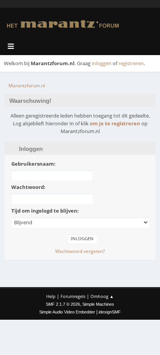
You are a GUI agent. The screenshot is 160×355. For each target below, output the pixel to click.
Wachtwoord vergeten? (80, 251)
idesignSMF (110, 312)
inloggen (101, 63)
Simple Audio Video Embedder (67, 312)
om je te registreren (115, 123)
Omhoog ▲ (102, 296)
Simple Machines (98, 304)
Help (51, 296)
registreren (131, 63)
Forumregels (73, 296)
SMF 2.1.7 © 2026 (63, 304)
